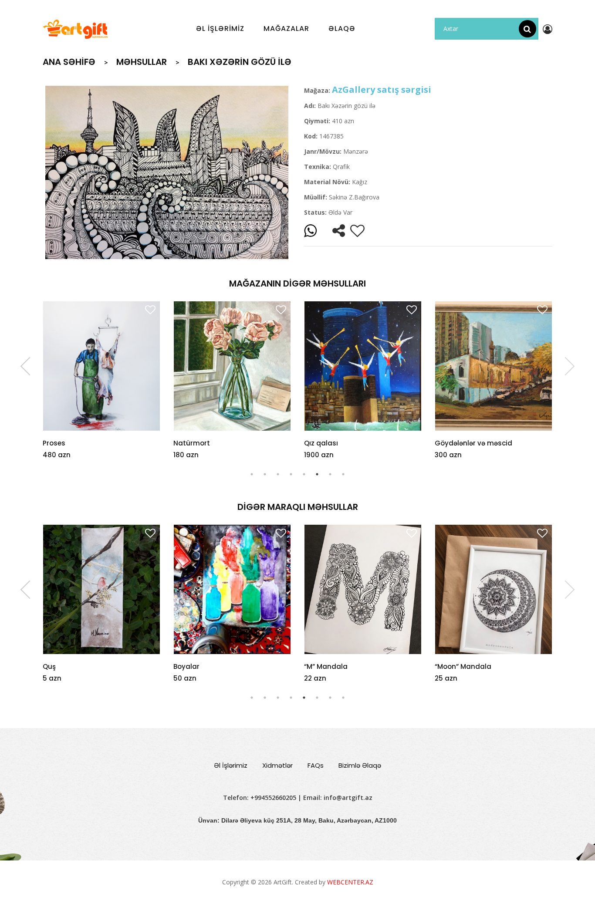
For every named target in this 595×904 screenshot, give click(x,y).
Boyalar (56, 666)
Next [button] (565, 366)
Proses (54, 443)
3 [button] (278, 474)
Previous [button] (29, 366)
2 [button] (264, 474)
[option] (167, 172)
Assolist (448, 666)
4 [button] (291, 474)
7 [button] (330, 474)
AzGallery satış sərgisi (381, 89)
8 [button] (343, 474)
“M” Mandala (195, 666)
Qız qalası (321, 443)
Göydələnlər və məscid (473, 443)
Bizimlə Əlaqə (359, 765)
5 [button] (304, 474)
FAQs (316, 765)
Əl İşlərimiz (230, 765)
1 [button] (251, 474)
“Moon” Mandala (332, 666)
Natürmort (191, 443)
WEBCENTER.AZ (350, 882)
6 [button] (317, 474)
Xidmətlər (277, 765)
